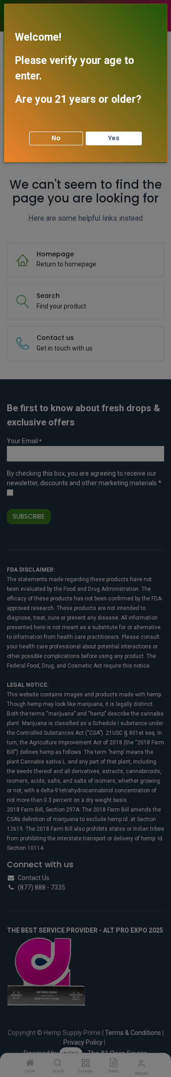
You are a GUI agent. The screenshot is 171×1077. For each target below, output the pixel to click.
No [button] (56, 138)
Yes (113, 138)
